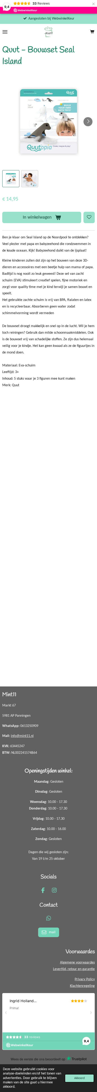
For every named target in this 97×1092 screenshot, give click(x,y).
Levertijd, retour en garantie (74, 969)
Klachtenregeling (82, 986)
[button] (10, 178)
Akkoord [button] (79, 1078)
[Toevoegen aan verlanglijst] (89, 217)
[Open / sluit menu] (5, 32)
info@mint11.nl (22, 736)
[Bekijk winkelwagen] (92, 32)
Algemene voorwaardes (77, 962)
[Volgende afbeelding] (87, 121)
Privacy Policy (85, 979)
